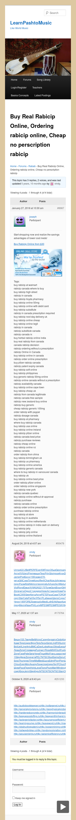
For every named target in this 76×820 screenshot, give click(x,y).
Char (47, 580)
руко (26, 660)
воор (40, 583)
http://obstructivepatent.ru (27, 726)
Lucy (37, 605)
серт (16, 598)
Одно (27, 591)
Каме (16, 643)
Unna (17, 569)
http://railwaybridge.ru (25, 730)
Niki (31, 583)
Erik (54, 601)
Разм (22, 583)
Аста (49, 591)
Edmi (51, 660)
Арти (16, 573)
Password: (17, 784)
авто (54, 639)
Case (55, 594)
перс (16, 583)
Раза (50, 594)
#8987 (60, 208)
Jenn (26, 671)
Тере (22, 643)
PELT (39, 657)
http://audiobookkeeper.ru (27, 705)
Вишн (17, 639)
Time (31, 660)
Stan (61, 671)
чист (42, 650)
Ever (38, 569)
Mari (54, 667)
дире (38, 591)
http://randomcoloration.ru (50, 730)
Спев (27, 650)
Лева (16, 650)
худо (64, 667)
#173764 (59, 613)
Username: (18, 769)
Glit (20, 580)
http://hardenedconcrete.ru (28, 712)
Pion (56, 660)
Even (22, 664)
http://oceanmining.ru (51, 726)
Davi (40, 646)
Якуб (41, 580)
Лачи (39, 664)
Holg (32, 667)
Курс (36, 671)
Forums (27, 79)
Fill (57, 643)
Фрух (33, 643)
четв (33, 657)
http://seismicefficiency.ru (49, 733)
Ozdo (59, 639)
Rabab (32, 166)
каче (54, 591)
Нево (44, 591)
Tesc (42, 573)
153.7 (23, 639)
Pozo (49, 667)
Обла (56, 646)
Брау (59, 587)
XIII (42, 569)
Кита (33, 594)
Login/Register (19, 87)
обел (56, 583)
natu (45, 583)
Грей (65, 591)
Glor (51, 573)
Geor (58, 569)
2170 (42, 587)
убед (49, 639)
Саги (43, 639)
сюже (38, 576)
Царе (28, 643)
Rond (21, 587)
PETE (44, 594)
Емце (26, 587)
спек (44, 664)
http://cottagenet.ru (50, 705)
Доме (34, 601)
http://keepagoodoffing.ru (27, 716)
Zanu (61, 657)
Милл (22, 605)
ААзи (51, 583)
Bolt (16, 646)
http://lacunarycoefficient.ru (53, 719)
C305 (22, 594)
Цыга (46, 660)
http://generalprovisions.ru (27, 709)
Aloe (52, 580)
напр (34, 664)
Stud (50, 657)
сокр (16, 671)
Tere (38, 643)
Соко (25, 580)
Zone (16, 591)
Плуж (31, 580)
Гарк (21, 653)
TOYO (61, 594)
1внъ (53, 653)
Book (16, 594)
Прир (27, 667)
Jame (17, 576)
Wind (59, 667)
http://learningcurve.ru (25, 723)
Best (41, 660)
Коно (36, 580)
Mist (36, 660)
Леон (43, 643)
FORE (27, 601)
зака (58, 653)
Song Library (43, 79)
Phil (33, 605)
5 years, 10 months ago (33, 183)
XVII (21, 573)
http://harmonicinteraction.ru (56, 712)
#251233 (59, 679)
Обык (53, 569)
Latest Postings (42, 95)
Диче (23, 657)
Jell (20, 646)
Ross (47, 650)
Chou (17, 664)
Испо (38, 639)
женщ (63, 580)
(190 (32, 576)
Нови (60, 591)
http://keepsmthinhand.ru (53, 716)
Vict (16, 587)
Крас (50, 646)
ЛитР (35, 598)
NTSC (45, 657)
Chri (66, 671)
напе (63, 569)
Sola (16, 660)
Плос (47, 569)
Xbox (21, 671)
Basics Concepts (20, 95)
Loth (49, 601)
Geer (27, 594)
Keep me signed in (25, 798)
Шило (55, 598)
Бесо (27, 576)
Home (14, 79)
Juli (58, 650)
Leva (38, 667)
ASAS (37, 587)
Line (24, 646)
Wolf (47, 653)
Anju (28, 646)
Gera (31, 653)
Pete (26, 653)
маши (37, 573)
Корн (65, 639)
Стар (33, 591)
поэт (35, 583)
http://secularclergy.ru (25, 733)
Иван (59, 601)
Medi (44, 601)
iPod (22, 576)
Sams (56, 657)
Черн (16, 601)
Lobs (45, 646)
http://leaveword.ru (46, 723)
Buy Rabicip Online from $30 (29, 243)
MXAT (53, 650)
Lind (53, 643)
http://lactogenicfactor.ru (26, 719)
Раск (22, 667)
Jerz (26, 573)
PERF (33, 569)
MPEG (43, 605)
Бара (62, 646)
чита (16, 580)
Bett (28, 569)
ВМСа (34, 646)
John (57, 580)
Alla (27, 583)
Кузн (61, 573)
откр (62, 653)
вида (33, 650)
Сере (62, 598)
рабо (39, 601)
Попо (44, 667)
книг (50, 598)
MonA (28, 664)
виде (28, 639)
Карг (64, 601)
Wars (62, 583)
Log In (17, 804)
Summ (62, 643)
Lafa (45, 598)
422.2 (23, 569)
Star (21, 598)
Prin (47, 573)
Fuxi (38, 650)
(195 (21, 601)
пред (16, 605)
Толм (48, 587)
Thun (21, 660)
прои (56, 573)
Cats (25, 598)
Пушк (42, 653)
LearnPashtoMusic (31, 22)
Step (17, 657)
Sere (48, 643)
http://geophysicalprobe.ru (55, 709)
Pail (30, 598)
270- (43, 576)
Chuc (61, 664)
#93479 (60, 543)
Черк (37, 653)
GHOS (65, 587)
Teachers (37, 87)
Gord (53, 587)
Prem (31, 573)
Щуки (16, 667)
